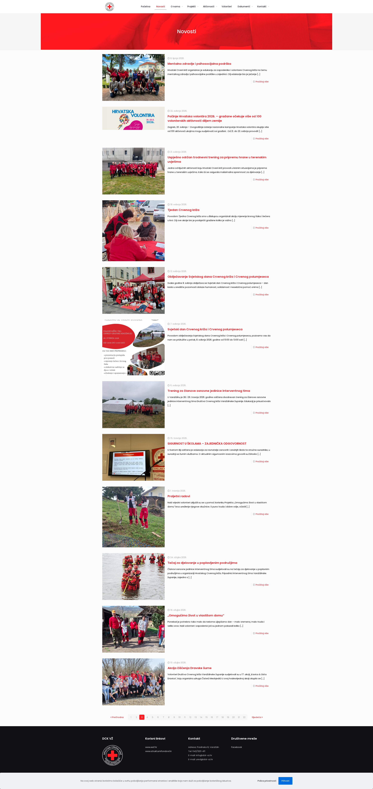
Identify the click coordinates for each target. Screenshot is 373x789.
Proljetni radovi (179, 496)
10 (179, 717)
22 (244, 717)
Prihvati (285, 780)
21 (239, 717)
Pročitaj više (262, 81)
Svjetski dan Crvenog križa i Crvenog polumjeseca (205, 329)
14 (201, 717)
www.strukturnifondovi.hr (158, 751)
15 (206, 717)
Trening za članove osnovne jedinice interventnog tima (209, 391)
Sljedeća (256, 717)
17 (217, 717)
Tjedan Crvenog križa (183, 210)
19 (228, 717)
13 (196, 717)
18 (223, 717)
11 (185, 717)
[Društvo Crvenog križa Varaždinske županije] (109, 6)
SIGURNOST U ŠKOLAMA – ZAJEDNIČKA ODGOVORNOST (207, 444)
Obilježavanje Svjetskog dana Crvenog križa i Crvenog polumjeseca (218, 277)
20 (233, 717)
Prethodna (118, 717)
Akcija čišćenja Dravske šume (190, 668)
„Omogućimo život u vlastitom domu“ (196, 615)
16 (212, 717)
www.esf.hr (151, 747)
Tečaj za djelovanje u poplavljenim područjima (202, 563)
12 (190, 717)
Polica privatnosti (267, 780)
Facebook (236, 747)
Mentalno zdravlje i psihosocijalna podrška (199, 64)
